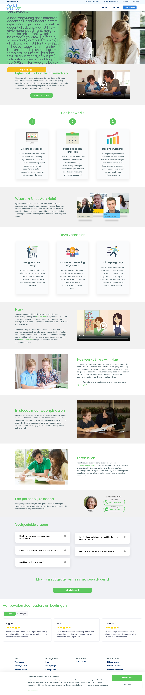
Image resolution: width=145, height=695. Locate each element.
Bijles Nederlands (114, 666)
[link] (13, 7)
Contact (136, 2)
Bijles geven (50, 669)
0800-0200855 (13, 2)
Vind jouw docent (41, 95)
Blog (47, 662)
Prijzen (105, 7)
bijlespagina (82, 384)
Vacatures (81, 661)
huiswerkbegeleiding (85, 465)
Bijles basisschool (115, 669)
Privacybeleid (21, 666)
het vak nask (41, 317)
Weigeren (127, 685)
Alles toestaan (127, 678)
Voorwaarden (21, 669)
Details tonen (33, 691)
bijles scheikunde (26, 339)
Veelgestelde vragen (111, 2)
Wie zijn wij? (50, 666)
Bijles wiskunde (114, 662)
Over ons (125, 2)
